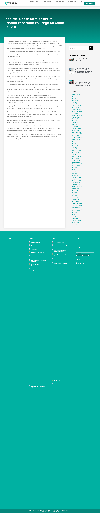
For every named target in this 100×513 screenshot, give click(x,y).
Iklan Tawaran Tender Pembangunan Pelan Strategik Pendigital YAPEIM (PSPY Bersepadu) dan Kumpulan (83, 71)
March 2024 (75, 149)
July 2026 (75, 96)
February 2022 (76, 177)
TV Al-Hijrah (57, 380)
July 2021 (75, 190)
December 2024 (77, 132)
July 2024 (75, 141)
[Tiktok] (88, 255)
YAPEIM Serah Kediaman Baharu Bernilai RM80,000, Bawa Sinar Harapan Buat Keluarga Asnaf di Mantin (83, 83)
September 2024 (77, 137)
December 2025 (77, 109)
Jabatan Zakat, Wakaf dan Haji (38, 387)
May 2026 (75, 100)
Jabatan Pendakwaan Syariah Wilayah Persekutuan (39, 269)
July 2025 (75, 119)
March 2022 (75, 175)
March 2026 (75, 104)
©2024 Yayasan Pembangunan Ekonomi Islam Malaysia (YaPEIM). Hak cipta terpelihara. (50, 511)
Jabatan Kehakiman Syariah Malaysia (38, 261)
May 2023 (75, 154)
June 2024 (75, 143)
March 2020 (75, 218)
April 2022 (75, 173)
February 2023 (76, 156)
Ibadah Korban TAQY (37, 246)
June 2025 (75, 121)
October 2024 (76, 136)
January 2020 (76, 222)
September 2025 (77, 115)
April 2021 (75, 196)
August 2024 (76, 139)
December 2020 (77, 203)
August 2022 (76, 166)
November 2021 (76, 183)
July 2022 (75, 167)
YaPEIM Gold (34, 249)
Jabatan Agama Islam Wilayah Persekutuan (60, 251)
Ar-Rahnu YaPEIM (35, 242)
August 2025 (76, 117)
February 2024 (76, 151)
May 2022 (75, 171)
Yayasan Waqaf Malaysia (60, 263)
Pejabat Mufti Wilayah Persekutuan (36, 265)
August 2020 (76, 211)
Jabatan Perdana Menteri (37, 252)
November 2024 (77, 134)
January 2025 (76, 130)
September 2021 (77, 186)
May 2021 (75, 194)
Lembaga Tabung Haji (59, 242)
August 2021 (75, 188)
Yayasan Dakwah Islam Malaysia (60, 259)
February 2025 (76, 128)
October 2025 (76, 113)
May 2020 (75, 216)
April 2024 (75, 147)
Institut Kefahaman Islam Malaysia (61, 246)
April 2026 (75, 102)
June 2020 (75, 214)
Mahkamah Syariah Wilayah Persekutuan (61, 384)
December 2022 (77, 160)
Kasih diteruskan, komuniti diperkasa (83, 59)
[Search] (91, 48)
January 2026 (76, 107)
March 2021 (75, 198)
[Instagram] (85, 255)
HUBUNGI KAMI (78, 5)
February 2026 (76, 106)
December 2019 (76, 224)
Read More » (77, 62)
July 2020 (75, 213)
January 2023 (76, 158)
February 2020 (76, 220)
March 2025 (75, 126)
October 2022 (76, 162)
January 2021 (76, 201)
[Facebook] (77, 255)
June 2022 (75, 169)
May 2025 (75, 122)
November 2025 (77, 111)
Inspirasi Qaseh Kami (11, 15)
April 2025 (75, 124)
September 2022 (77, 164)
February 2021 (76, 199)
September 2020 (77, 209)
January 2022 (76, 179)
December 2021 (76, 181)
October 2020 (76, 207)
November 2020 (77, 205)
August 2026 (76, 94)
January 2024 (76, 152)
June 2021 (75, 192)
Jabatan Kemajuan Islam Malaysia (37, 256)
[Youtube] (82, 255)
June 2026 (75, 98)
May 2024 (75, 145)
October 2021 (76, 184)
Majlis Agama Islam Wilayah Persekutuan (61, 255)
